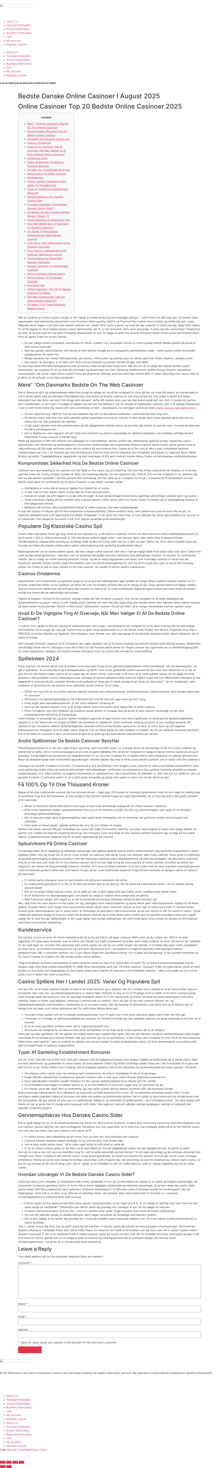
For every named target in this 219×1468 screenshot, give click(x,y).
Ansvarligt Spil (36, 285)
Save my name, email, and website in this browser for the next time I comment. (69, 1342)
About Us (12, 21)
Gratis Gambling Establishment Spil (48, 219)
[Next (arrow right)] (9, 1466)
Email (22, 1316)
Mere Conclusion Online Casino (46, 273)
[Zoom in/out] (21, 1462)
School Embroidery (18, 29)
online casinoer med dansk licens (176, 407)
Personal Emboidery (18, 25)
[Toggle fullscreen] (15, 1462)
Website (23, 1329)
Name (22, 1304)
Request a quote (16, 44)
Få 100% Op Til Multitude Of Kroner (48, 169)
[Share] (9, 1462)
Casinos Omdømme (39, 142)
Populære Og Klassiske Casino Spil (48, 139)
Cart (9, 36)
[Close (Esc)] (2, 1462)
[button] (109, 48)
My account (13, 40)
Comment (25, 1263)
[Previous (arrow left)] (2, 1466)
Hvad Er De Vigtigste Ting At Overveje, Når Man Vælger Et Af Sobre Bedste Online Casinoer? (46, 150)
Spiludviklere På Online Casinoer (47, 173)
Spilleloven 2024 (37, 158)
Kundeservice (35, 177)
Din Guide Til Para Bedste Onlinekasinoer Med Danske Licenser (44, 235)
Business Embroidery (19, 32)
